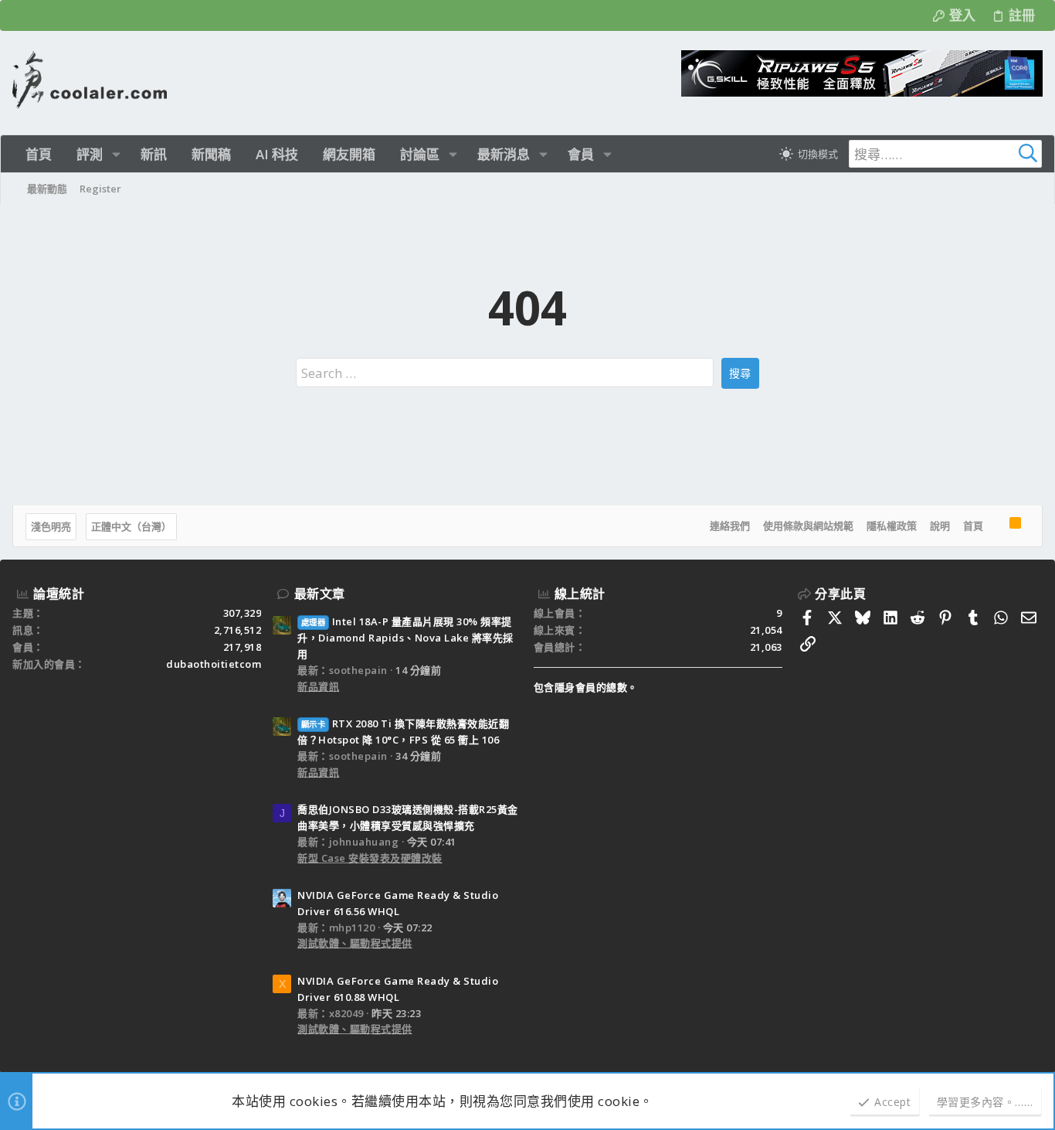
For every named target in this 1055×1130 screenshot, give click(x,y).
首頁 (973, 526)
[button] (116, 154)
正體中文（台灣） (131, 526)
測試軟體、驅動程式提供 (354, 943)
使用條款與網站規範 (808, 526)
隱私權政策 (892, 526)
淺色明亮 (51, 526)
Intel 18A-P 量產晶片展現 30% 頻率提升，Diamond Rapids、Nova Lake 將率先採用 (405, 637)
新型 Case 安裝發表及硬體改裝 (370, 858)
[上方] (996, 526)
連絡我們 (730, 526)
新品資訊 (318, 686)
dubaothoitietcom (213, 664)
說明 (940, 526)
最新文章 (319, 593)
